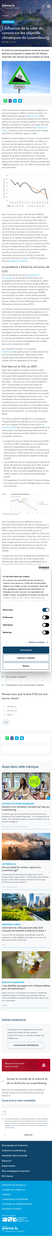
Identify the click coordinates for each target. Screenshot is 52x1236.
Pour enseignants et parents (16, 1171)
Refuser (26, 666)
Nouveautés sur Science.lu (15, 1145)
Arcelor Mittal (11, 887)
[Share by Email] (20, 101)
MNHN (4, 1005)
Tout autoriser (26, 650)
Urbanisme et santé (11, 924)
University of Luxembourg (16, 826)
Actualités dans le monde (14, 1155)
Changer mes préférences (26, 1045)
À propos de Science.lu (14, 1185)
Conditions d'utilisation (15, 1199)
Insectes (13, 982)
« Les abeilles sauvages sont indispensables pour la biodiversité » (26, 987)
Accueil (5, 16)
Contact (6, 1194)
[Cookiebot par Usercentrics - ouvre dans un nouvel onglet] (38, 568)
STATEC (14, 42)
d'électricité (7, 351)
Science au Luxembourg (14, 1150)
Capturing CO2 (9, 864)
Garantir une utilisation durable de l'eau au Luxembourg (25, 808)
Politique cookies (11, 1209)
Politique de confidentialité (17, 1204)
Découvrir (7, 1160)
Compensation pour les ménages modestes (24, 685)
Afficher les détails (37, 642)
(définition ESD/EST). (19, 261)
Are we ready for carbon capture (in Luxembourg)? (21, 869)
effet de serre (33, 116)
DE (43, 6)
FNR (3, 826)
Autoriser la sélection (26, 658)
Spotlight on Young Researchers (18, 804)
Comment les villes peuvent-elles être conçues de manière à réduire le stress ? (24, 929)
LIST (3, 887)
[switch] (45, 617)
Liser (3, 945)
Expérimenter (8, 1165)
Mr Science (7, 1176)
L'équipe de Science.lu (13, 1190)
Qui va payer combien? (15, 677)
